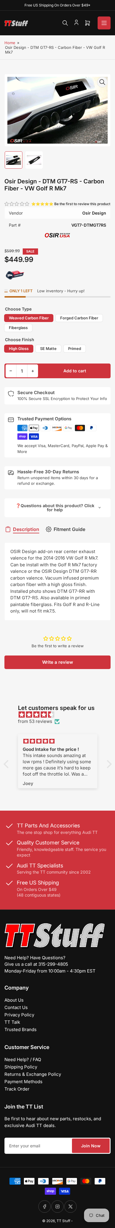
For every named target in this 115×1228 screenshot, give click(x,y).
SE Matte (48, 348)
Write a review (57, 662)
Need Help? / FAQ (22, 1059)
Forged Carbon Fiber (79, 318)
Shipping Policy (20, 1067)
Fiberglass (18, 327)
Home (9, 42)
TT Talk (12, 1022)
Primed (74, 348)
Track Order (16, 1089)
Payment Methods (23, 1081)
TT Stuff (63, 1221)
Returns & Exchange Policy (32, 1074)
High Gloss (19, 348)
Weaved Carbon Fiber (29, 318)
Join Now (91, 1145)
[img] (60, 714)
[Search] (65, 22)
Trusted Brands (20, 1029)
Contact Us (16, 1007)
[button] (17, 204)
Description (26, 529)
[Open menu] (104, 22)
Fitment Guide (69, 529)
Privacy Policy (19, 1015)
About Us (14, 1000)
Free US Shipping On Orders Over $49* (57, 5)
